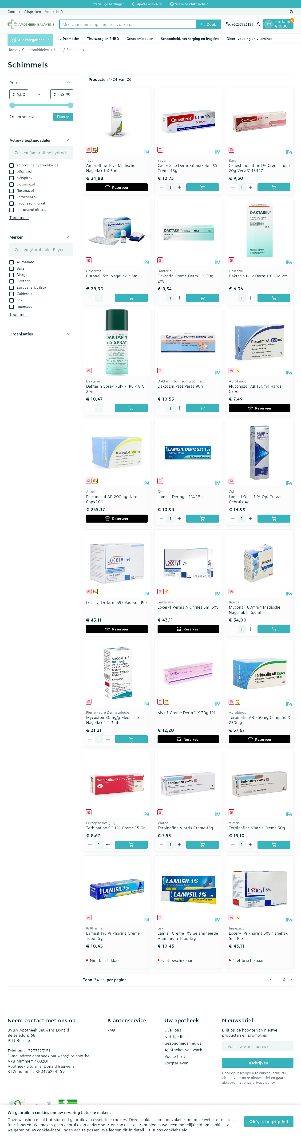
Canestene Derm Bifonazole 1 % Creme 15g (187, 167)
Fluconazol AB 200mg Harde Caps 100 (112, 499)
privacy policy (264, 1082)
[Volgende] (290, 979)
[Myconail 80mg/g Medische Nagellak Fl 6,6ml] (259, 563)
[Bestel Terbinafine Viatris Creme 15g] (202, 845)
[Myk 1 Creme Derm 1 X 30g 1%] (188, 673)
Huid (58, 49)
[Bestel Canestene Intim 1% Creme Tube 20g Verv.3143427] (273, 187)
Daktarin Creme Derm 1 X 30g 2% (185, 278)
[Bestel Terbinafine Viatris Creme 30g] (273, 845)
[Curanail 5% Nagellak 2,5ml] (116, 232)
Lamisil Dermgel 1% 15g (180, 496)
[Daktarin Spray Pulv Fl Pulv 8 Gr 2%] (116, 342)
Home (12, 49)
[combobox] (127, 24)
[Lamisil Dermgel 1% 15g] (188, 452)
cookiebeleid (175, 1130)
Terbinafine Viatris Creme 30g (257, 828)
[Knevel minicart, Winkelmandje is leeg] (268, 24)
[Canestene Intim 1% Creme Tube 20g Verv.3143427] (259, 121)
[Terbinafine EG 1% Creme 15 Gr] (116, 784)
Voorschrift (54, 11)
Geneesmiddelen (140, 38)
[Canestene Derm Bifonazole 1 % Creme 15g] (188, 121)
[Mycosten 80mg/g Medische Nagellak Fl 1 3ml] (116, 673)
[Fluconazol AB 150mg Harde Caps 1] (259, 342)
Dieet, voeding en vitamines (249, 38)
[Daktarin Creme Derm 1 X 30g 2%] (188, 232)
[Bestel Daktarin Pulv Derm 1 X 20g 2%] (273, 298)
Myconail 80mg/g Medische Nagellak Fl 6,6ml (254, 609)
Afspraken (32, 11)
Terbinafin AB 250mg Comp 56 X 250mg (259, 719)
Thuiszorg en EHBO (103, 38)
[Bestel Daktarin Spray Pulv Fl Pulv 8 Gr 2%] (131, 408)
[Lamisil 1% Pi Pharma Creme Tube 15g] (116, 889)
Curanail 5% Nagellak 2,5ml (112, 276)
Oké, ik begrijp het (269, 1121)
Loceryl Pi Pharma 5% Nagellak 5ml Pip (258, 935)
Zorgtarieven (176, 1062)
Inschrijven (257, 1063)
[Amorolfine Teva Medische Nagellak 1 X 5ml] (116, 121)
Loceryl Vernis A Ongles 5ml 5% (188, 607)
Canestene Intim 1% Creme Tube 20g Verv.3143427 (259, 167)
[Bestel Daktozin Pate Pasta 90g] (202, 408)
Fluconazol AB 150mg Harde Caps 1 (255, 388)
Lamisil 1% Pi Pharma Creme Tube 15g (113, 935)
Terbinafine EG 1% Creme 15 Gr (115, 828)
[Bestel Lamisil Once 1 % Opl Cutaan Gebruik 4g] (273, 519)
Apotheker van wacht (184, 1049)
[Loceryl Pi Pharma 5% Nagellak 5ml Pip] (259, 889)
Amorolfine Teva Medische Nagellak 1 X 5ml (110, 167)
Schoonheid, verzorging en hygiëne (190, 38)
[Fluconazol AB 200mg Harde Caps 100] (116, 452)
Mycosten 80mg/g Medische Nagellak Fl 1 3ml (112, 719)
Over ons (172, 1029)
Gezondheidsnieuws (182, 1043)
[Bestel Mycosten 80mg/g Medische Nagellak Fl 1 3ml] (131, 739)
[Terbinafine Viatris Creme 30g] (259, 784)
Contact (14, 11)
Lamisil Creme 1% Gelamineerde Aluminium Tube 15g (188, 935)
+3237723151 (38, 1050)
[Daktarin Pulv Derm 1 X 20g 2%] (259, 232)
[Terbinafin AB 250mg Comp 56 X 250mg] (259, 673)
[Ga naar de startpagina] (31, 24)
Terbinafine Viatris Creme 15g (185, 828)
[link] (272, 979)
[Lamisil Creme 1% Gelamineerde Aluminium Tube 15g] (188, 889)
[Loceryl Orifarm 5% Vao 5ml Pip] (116, 563)
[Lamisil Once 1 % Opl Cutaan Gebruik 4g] (259, 452)
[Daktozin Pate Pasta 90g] (188, 342)
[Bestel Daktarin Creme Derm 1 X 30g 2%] (202, 298)
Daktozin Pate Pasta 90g (180, 386)
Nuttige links (176, 1036)
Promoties (71, 38)
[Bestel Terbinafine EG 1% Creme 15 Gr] (131, 845)
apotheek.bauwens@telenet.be (60, 1056)
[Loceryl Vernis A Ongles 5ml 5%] (188, 563)
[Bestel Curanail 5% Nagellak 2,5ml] (131, 298)
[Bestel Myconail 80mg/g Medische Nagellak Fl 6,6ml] (273, 629)
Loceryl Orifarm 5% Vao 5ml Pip (116, 602)
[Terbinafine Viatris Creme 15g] (188, 784)
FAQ (111, 1029)
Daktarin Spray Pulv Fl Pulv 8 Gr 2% (116, 388)
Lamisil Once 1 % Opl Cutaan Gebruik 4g (256, 499)
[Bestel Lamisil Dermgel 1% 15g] (202, 519)
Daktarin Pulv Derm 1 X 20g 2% (258, 276)
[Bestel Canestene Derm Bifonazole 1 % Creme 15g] (202, 187)
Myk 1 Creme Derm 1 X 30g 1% (187, 712)
